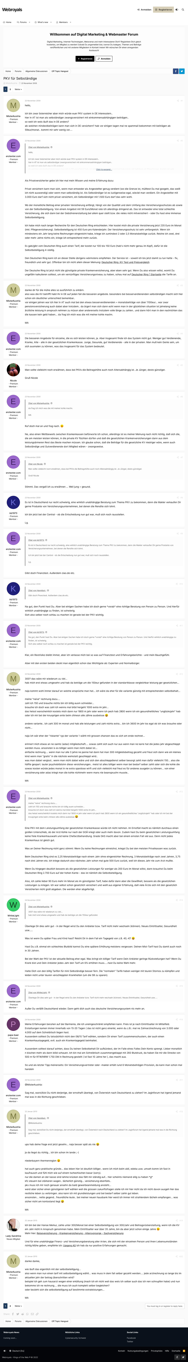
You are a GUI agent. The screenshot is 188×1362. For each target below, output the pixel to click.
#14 (181, 900)
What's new (43, 22)
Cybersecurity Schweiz (75, 1338)
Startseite (176, 1351)
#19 (181, 1220)
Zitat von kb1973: (36, 540)
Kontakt (121, 1351)
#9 (181, 533)
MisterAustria (11, 83)
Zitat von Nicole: (35, 464)
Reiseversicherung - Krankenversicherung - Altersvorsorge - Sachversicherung (80, 1233)
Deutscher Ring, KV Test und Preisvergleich (125, 262)
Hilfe (167, 1351)
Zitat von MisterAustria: (39, 147)
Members (63, 22)
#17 (181, 1080)
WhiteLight (13, 915)
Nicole (13, 380)
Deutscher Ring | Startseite (146, 274)
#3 (181, 285)
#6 (181, 396)
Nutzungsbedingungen (138, 1351)
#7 (182, 457)
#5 (181, 365)
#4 (181, 333)
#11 (181, 625)
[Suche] (183, 10)
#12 (181, 674)
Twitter (130, 1341)
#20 (181, 1256)
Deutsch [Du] (18, 1351)
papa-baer (13, 1035)
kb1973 (13, 513)
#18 (181, 1111)
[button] (30, 22)
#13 (181, 791)
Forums (23, 22)
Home (8, 22)
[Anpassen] (177, 10)
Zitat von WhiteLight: (37, 992)
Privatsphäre (156, 1351)
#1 (182, 100)
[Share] (178, 101)
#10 (181, 584)
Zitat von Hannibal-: (37, 590)
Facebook (131, 1338)
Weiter (17, 89)
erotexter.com (13, 156)
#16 (181, 1019)
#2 (182, 140)
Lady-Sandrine (13, 1236)
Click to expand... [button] (104, 169)
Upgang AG (69, 1245)
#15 (181, 986)
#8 (181, 497)
